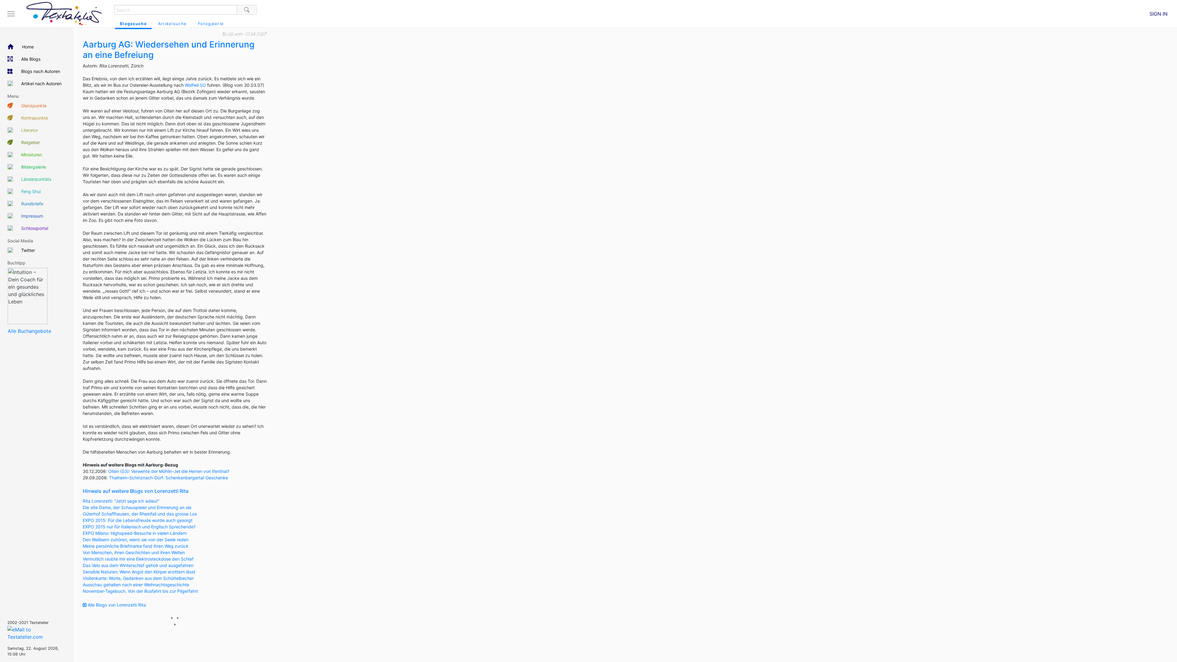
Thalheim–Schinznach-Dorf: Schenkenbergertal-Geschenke (168, 477)
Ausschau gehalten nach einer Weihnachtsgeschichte (136, 584)
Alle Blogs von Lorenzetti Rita (116, 604)
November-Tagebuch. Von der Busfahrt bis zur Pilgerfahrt (140, 591)
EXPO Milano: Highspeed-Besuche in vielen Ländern (135, 533)
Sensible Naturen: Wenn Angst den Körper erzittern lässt (139, 571)
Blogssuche (133, 23)
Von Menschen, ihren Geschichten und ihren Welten (134, 552)
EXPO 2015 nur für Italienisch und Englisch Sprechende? (139, 526)
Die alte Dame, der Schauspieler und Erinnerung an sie (137, 507)
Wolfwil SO (195, 85)
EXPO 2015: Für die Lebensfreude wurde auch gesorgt (137, 520)
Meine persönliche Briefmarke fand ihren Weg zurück (136, 546)
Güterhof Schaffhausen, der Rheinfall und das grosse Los (140, 513)
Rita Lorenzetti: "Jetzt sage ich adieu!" (121, 501)
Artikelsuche (172, 23)
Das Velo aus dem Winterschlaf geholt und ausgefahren (138, 565)
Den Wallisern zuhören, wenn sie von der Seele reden (136, 539)
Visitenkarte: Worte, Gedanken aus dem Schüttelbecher (138, 578)
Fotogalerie (211, 23)
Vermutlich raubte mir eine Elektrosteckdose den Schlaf (138, 558)
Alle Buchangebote (29, 331)
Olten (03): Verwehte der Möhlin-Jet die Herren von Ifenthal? (168, 471)
